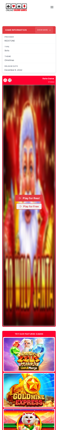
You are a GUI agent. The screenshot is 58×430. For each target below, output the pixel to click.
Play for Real (31, 198)
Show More (42, 30)
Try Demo (29, 354)
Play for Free (31, 206)
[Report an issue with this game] (5, 80)
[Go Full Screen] (10, 80)
